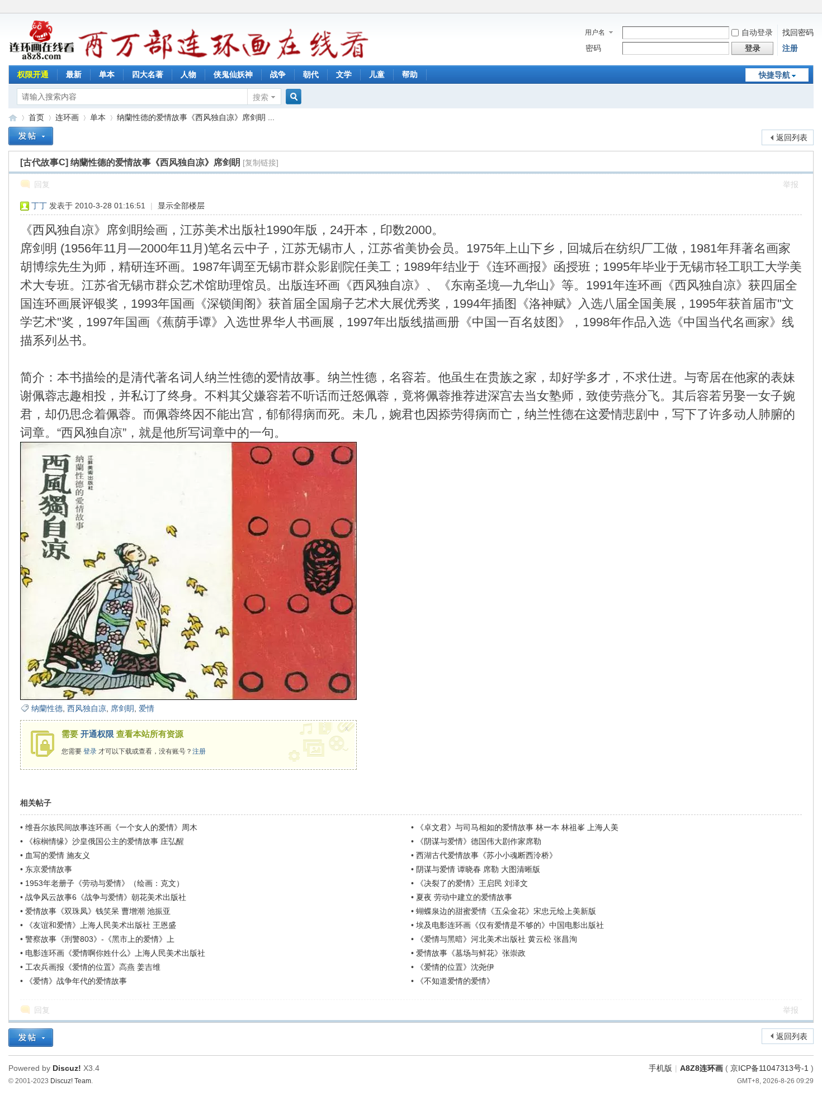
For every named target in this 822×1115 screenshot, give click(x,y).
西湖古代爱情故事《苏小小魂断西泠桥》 (486, 855)
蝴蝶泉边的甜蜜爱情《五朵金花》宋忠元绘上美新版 (506, 911)
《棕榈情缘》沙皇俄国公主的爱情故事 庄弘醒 (104, 841)
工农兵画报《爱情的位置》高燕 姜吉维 (92, 966)
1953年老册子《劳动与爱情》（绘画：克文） (104, 883)
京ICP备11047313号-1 (769, 1068)
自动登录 (757, 32)
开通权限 (97, 733)
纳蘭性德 (47, 708)
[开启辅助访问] (811, 8)
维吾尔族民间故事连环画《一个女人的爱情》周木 (111, 827)
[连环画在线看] (42, 58)
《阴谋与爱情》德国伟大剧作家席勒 (478, 841)
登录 (90, 751)
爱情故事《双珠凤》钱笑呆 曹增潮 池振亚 (98, 911)
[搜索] (292, 96)
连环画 (67, 117)
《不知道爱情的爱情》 (455, 980)
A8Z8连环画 (701, 1068)
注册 (790, 48)
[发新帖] (30, 136)
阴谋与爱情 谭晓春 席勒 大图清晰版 (478, 869)
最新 (74, 74)
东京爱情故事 (48, 869)
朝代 (311, 74)
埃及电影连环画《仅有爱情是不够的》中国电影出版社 (510, 925)
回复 (42, 184)
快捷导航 (774, 74)
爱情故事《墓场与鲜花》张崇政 (471, 953)
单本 (107, 74)
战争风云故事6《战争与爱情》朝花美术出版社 (105, 897)
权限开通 (33, 74)
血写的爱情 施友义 (57, 855)
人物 (188, 74)
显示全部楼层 (181, 205)
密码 (593, 48)
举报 (791, 184)
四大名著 (147, 74)
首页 (36, 117)
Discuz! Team (70, 1080)
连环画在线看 (12, 117)
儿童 (377, 74)
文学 (344, 74)
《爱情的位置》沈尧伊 (455, 966)
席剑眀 (122, 708)
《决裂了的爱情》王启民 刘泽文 (472, 883)
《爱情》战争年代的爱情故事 (76, 980)
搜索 (260, 97)
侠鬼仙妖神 (233, 74)
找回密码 (798, 32)
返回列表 (791, 137)
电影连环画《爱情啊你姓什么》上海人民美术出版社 (115, 953)
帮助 (410, 74)
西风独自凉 (86, 708)
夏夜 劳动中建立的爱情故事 (464, 897)
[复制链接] (260, 162)
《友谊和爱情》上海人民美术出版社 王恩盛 (100, 925)
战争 (278, 74)
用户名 (595, 32)
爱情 (146, 708)
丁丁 (39, 205)
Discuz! (67, 1068)
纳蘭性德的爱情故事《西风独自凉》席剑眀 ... (196, 117)
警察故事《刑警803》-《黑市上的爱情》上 (99, 939)
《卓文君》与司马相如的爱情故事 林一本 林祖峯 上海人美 (517, 827)
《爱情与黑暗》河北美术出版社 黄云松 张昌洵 (496, 939)
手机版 (660, 1068)
